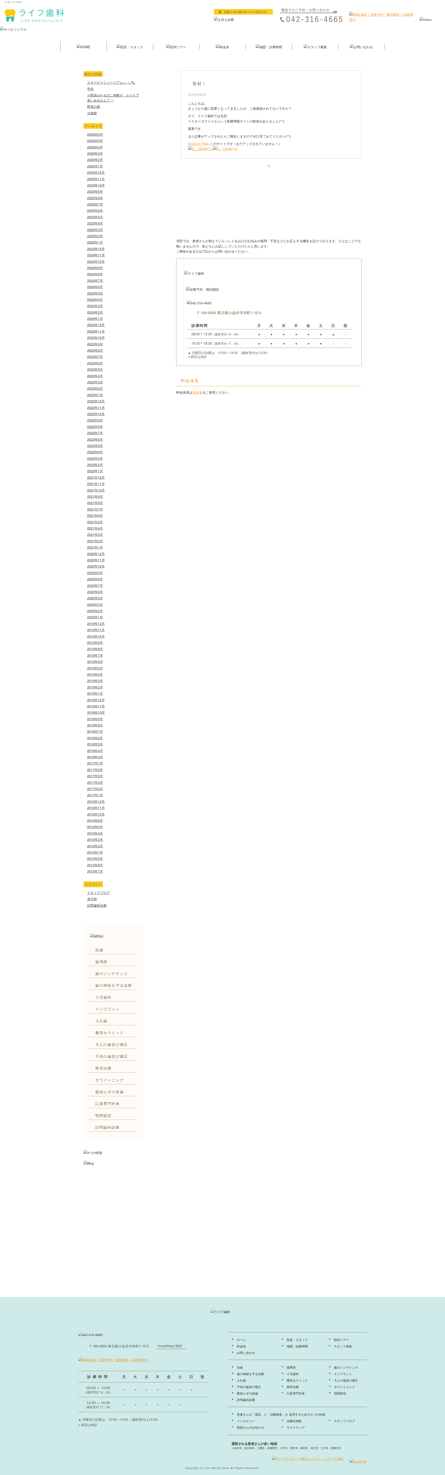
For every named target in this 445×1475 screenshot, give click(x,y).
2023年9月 (95, 344)
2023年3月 (95, 382)
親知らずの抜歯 (109, 1091)
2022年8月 (95, 426)
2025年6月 (95, 210)
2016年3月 (95, 839)
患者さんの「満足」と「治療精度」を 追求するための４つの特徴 (281, 1414)
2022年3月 (95, 458)
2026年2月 (95, 159)
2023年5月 (95, 369)
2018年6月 (95, 738)
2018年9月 (95, 719)
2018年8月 (95, 725)
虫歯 (99, 949)
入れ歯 (101, 1020)
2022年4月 (95, 452)
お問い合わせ (246, 1353)
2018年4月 (95, 750)
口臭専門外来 (107, 1103)
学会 (90, 88)
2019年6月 (95, 661)
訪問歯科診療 (97, 905)
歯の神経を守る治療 (113, 985)
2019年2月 (95, 687)
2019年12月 (96, 623)
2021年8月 (95, 502)
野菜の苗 (93, 106)
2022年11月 (96, 407)
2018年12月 (96, 699)
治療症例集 (294, 1421)
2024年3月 (95, 305)
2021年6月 (95, 515)
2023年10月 (96, 337)
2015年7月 (95, 871)
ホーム (241, 1340)
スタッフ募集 (343, 1346)
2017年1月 (95, 795)
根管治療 (103, 1068)
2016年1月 (95, 852)
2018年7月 (95, 731)
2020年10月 (96, 566)
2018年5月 (95, 744)
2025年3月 (95, 229)
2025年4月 (95, 223)
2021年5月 (95, 522)
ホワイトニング (109, 1080)
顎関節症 (103, 1115)
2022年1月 (95, 471)
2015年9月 (95, 858)
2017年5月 (95, 776)
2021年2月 (95, 541)
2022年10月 (96, 413)
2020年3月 (95, 604)
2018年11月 (96, 706)
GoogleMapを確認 (170, 1345)
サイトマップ (296, 1427)
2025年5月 (95, 217)
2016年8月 (95, 820)
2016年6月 (95, 826)
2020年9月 (95, 572)
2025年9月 (95, 191)
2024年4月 (95, 299)
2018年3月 (95, 757)
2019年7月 (95, 655)
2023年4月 (95, 375)
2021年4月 (95, 528)
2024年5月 (95, 293)
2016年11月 (96, 807)
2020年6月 (95, 591)
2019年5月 (95, 668)
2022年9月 (95, 420)
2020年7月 (95, 585)
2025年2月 (95, 236)
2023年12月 (96, 324)
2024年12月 (96, 248)
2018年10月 (96, 712)
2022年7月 (95, 433)
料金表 (197, 392)
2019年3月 (95, 680)
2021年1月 (95, 547)
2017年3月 (95, 782)
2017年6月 (95, 769)
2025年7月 (95, 204)
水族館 (92, 113)
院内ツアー (341, 1340)
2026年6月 (95, 134)
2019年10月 (96, 636)
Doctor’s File (197, 143)
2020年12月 (96, 553)
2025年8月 (95, 198)
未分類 (92, 899)
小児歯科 (103, 997)
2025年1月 (95, 242)
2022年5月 (95, 445)
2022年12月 (96, 401)
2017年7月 (95, 763)
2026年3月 (95, 153)
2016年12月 (96, 801)
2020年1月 (95, 617)
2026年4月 (95, 147)
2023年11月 (96, 331)
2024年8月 (95, 274)
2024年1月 (95, 318)
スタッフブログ (98, 892)
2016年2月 (95, 846)
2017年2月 (95, 788)
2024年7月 (95, 280)
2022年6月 (95, 439)
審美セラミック (109, 1032)
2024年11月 (96, 255)
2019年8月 (95, 648)
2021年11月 (96, 483)
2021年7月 (95, 509)
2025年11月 (96, 179)
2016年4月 (95, 833)
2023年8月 (95, 350)
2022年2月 (95, 464)
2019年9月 (95, 642)
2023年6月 (95, 363)
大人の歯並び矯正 (111, 1044)
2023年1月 (95, 394)
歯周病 (101, 961)
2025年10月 (96, 185)
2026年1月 (95, 166)
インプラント (107, 1009)
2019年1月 (95, 693)
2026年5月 (95, 140)
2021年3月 (95, 534)
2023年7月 (95, 356)
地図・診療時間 (297, 1346)
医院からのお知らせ (250, 1427)
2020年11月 (96, 560)
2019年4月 (95, 674)
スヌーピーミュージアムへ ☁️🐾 (111, 82)
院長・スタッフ (297, 1340)
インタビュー (246, 1421)
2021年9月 (95, 496)
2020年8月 (95, 579)
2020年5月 (95, 598)
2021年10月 (96, 490)
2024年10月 (96, 261)
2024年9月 (95, 267)
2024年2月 (95, 312)
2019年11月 (96, 629)
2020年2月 (95, 610)
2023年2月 (95, 388)
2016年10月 (96, 814)
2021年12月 (96, 477)
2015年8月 (95, 865)
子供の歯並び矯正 (111, 1056)
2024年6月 (95, 286)
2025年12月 (96, 172)
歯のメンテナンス (111, 973)
